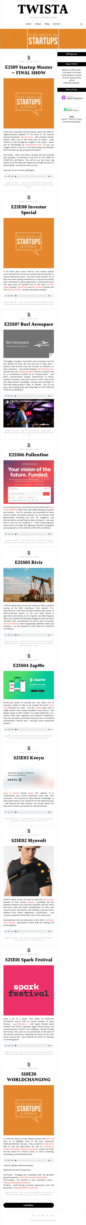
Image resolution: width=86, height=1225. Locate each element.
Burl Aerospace (44, 369)
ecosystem (44, 183)
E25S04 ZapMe (28, 666)
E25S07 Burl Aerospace (28, 324)
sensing (28, 643)
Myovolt (31, 902)
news (48, 1052)
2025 (26, 183)
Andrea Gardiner (32, 302)
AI (29, 183)
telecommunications (25, 646)
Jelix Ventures (37, 287)
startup (40, 643)
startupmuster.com (33, 145)
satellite (23, 643)
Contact (56, 24)
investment (13, 185)
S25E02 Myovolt (28, 841)
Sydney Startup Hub (31, 1054)
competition (28, 736)
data (38, 183)
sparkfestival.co (20, 1024)
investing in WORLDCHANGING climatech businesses (28, 1148)
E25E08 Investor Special (28, 210)
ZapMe (38, 708)
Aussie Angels (42, 302)
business (45, 819)
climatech (26, 1192)
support (50, 185)
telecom (50, 643)
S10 (27, 1195)
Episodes (16, 183)
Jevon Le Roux (10, 793)
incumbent (36, 736)
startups (44, 185)
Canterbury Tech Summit (35, 641)
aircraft (27, 431)
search (33, 543)
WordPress (52, 1220)
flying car (23, 433)
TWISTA (28, 187)
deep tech (12, 433)
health (43, 938)
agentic (30, 819)
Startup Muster (36, 185)
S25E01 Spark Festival (28, 960)
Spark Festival (19, 1054)
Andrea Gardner (14, 290)
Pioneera (22, 1195)
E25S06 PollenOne (28, 455)
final (50, 183)
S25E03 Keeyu (28, 758)
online (23, 821)
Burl (38, 431)
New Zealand (48, 641)
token (35, 738)
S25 (29, 185)
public (28, 543)
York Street (48, 1054)
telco (45, 643)
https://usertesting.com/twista (16, 1182)
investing (33, 1192)
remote (14, 643)
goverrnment (8, 543)
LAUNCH (47, 1192)
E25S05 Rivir (29, 562)
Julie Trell (50, 1139)
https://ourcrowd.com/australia (33, 1177)
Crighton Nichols (26, 371)
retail (27, 821)
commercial (42, 540)
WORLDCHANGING (45, 1195)
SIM (21, 738)
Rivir (52, 608)
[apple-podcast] (72, 99)
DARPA (6, 433)
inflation (20, 304)
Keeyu (30, 793)
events (34, 1052)
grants (16, 543)
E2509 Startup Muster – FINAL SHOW (28, 70)
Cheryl (6, 304)
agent (26, 819)
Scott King (15, 738)
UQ (29, 435)
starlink (34, 643)
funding (6, 185)
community (27, 1052)
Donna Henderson (11, 623)
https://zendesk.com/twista (26, 1188)
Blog (47, 24)
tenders (44, 543)
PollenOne (12, 510)
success (38, 821)
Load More (29, 1205)
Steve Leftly (48, 899)
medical (16, 940)
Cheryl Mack (22, 287)
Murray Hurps (27, 137)
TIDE (30, 1195)
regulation (7, 643)
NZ (27, 940)
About (38, 24)
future (29, 433)
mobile (42, 736)
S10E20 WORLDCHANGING (28, 1077)
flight (18, 433)
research (35, 433)
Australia (33, 183)
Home (28, 24)
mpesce (21, 62)
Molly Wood (49, 1144)
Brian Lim (34, 540)
